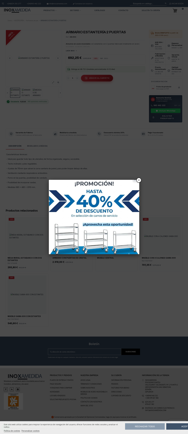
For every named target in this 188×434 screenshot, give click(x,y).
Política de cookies (12, 430)
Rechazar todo (145, 426)
